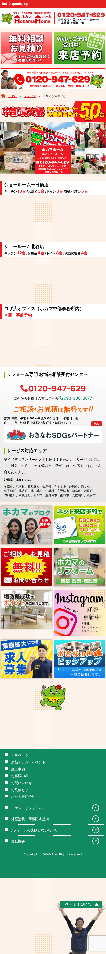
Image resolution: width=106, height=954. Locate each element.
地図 (96, 423)
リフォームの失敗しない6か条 (33, 830)
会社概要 (18, 841)
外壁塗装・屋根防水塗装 (30, 819)
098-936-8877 (78, 398)
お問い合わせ (21, 783)
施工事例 (18, 769)
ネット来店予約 (23, 796)
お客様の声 (19, 776)
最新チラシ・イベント (28, 762)
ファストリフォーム (26, 808)
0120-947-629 (57, 388)
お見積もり (19, 790)
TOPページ (20, 755)
